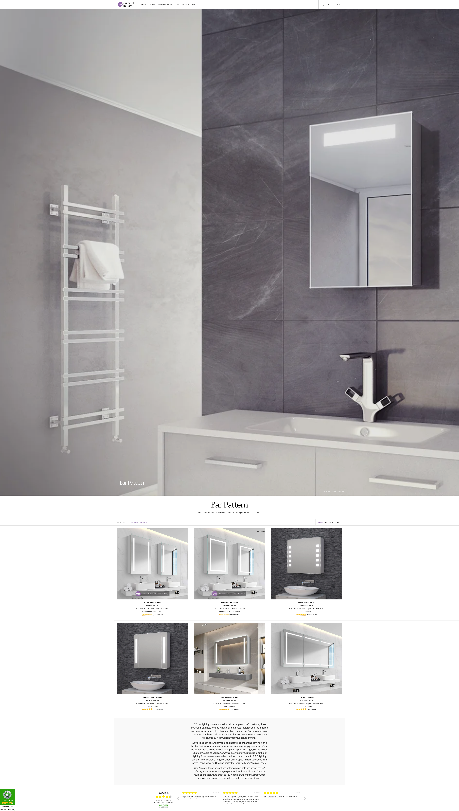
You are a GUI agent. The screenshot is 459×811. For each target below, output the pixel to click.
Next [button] (305, 798)
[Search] (322, 4)
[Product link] (152, 563)
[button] (339, 4)
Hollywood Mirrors (165, 4)
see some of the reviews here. (163, 802)
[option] (200, 800)
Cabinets (152, 4)
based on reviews (163, 800)
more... (258, 513)
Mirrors (143, 4)
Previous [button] (178, 798)
